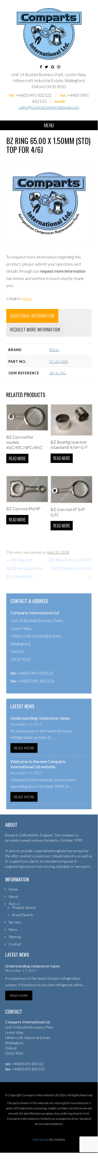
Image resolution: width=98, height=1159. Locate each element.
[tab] (32, 316)
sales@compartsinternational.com (49, 107)
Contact (15, 944)
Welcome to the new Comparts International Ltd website (38, 764)
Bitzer (27, 298)
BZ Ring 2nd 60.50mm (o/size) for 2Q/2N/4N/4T (24, 568)
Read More (24, 748)
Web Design (41, 1139)
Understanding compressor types (40, 717)
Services (15, 922)
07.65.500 (59, 361)
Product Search (24, 907)
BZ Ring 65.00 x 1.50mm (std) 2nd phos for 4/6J (70, 568)
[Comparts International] (49, 34)
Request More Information (35, 329)
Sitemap (15, 936)
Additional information (32, 316)
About (13, 896)
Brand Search (22, 915)
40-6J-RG (58, 373)
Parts (13, 904)
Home (13, 889)
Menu (49, 125)
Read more (17, 458)
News (13, 929)
